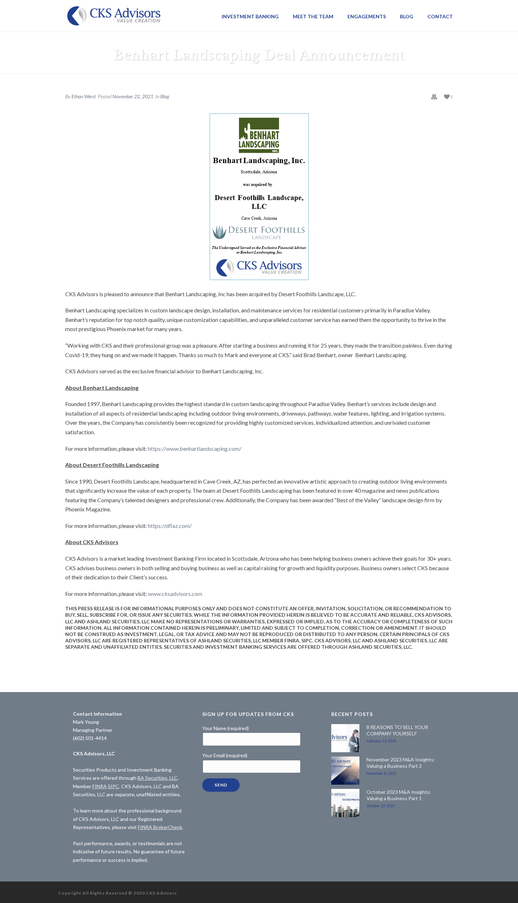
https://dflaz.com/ (170, 525)
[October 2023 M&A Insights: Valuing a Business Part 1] (345, 803)
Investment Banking (250, 16)
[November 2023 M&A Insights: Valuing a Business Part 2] (345, 770)
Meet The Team (313, 16)
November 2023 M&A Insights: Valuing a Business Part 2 (400, 762)
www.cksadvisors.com (175, 593)
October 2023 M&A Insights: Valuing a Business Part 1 (398, 795)
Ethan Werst (84, 96)
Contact (440, 16)
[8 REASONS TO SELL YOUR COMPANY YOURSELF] (345, 738)
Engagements (366, 16)
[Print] (434, 96)
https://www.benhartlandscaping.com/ (195, 448)
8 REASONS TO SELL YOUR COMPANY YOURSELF (397, 730)
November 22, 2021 (132, 96)
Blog (406, 16)
